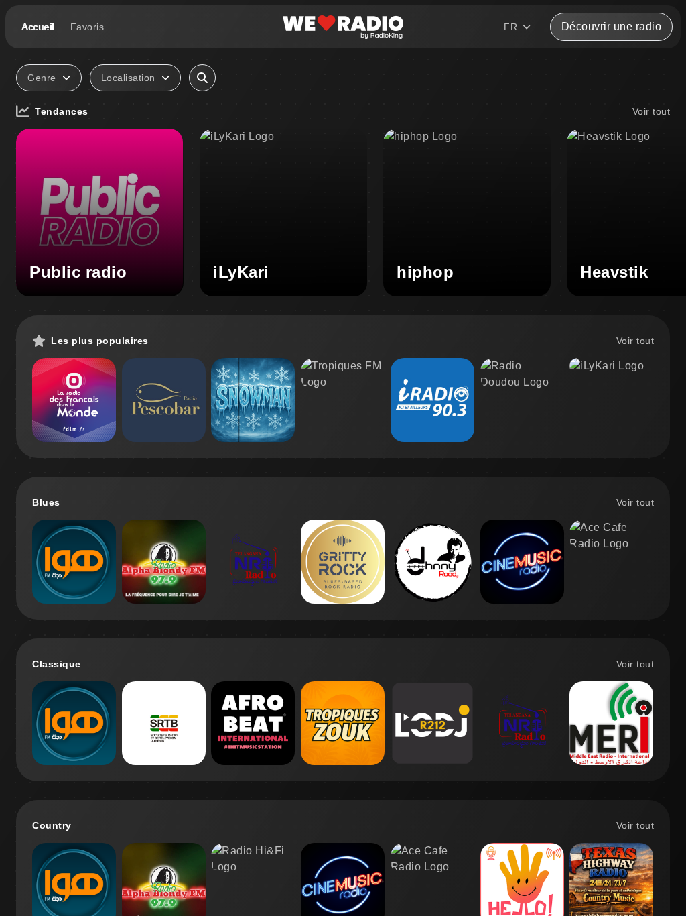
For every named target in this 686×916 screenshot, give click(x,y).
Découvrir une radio (611, 26)
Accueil (37, 26)
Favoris (87, 26)
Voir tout (651, 111)
